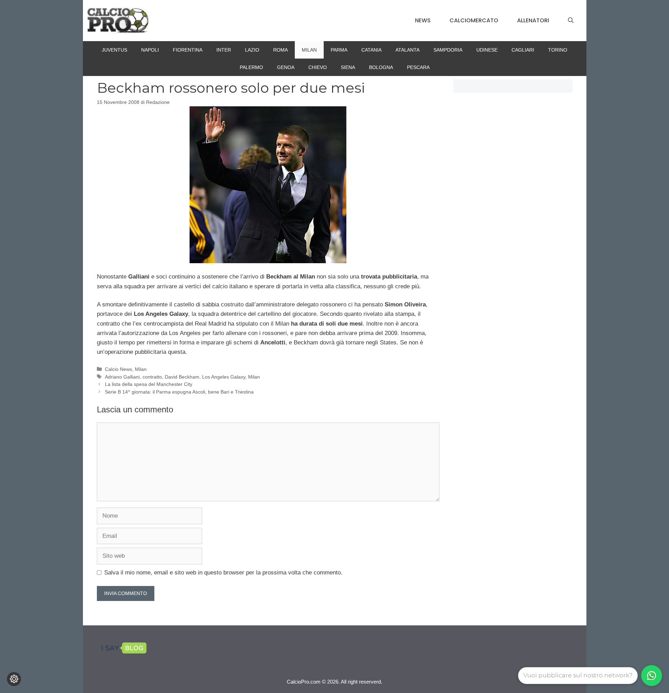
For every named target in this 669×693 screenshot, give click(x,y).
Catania (371, 50)
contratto (152, 377)
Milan (309, 50)
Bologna (381, 67)
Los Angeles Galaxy (223, 377)
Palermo (251, 67)
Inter (223, 50)
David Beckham (182, 377)
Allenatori (533, 20)
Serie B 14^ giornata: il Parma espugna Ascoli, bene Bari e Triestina (179, 392)
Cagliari (523, 50)
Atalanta (407, 50)
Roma (280, 50)
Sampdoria (447, 50)
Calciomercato (473, 20)
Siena (348, 67)
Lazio (252, 50)
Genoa (285, 67)
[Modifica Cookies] (14, 679)
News (423, 20)
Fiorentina (187, 50)
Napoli (150, 50)
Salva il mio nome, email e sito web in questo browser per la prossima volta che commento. (223, 572)
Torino (557, 50)
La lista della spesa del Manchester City (148, 384)
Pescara (418, 67)
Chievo (317, 67)
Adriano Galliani (122, 377)
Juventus (114, 50)
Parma (339, 50)
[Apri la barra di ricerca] (571, 20)
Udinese (487, 50)
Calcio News (118, 369)
